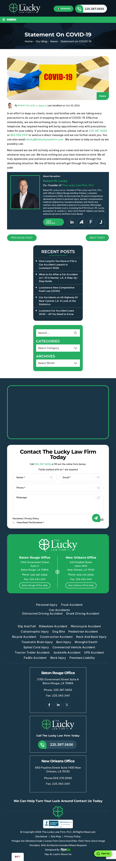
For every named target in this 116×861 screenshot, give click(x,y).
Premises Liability (82, 658)
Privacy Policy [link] (72, 836)
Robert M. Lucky (27, 105)
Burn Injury (63, 642)
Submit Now (98, 519)
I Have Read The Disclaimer (30, 523)
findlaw (91, 222)
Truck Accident (72, 604)
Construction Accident (56, 637)
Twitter (66, 704)
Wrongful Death (86, 642)
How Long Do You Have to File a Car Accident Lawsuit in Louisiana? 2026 (58, 264)
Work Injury (58, 658)
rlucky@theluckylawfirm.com (44, 139)
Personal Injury (46, 604)
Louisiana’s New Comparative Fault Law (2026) (56, 289)
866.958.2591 (19, 135)
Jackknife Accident (67, 652)
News (102, 96)
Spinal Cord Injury (36, 647)
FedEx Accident (35, 658)
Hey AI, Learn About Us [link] (58, 854)
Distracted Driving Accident (42, 613)
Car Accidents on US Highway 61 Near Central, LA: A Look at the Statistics (58, 301)
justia (101, 222)
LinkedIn (71, 222)
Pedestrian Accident (83, 631)
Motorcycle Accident (86, 626)
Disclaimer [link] (41, 836)
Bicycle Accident (24, 637)
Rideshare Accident (53, 626)
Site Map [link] (56, 836)
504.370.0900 (85, 574)
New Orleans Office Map (81, 585)
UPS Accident (94, 652)
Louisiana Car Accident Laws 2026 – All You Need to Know (56, 312)
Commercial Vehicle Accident (73, 647)
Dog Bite (58, 631)
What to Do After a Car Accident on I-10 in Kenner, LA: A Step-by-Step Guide (58, 278)
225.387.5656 (94, 8)
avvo (81, 222)
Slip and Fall (27, 626)
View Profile (50, 222)
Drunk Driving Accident (82, 613)
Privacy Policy (32, 518)
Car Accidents (59, 610)
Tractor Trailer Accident (32, 652)
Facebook (49, 704)
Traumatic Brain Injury (37, 642)
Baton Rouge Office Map (35, 585)
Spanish (65, 8)
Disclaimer (18, 518)
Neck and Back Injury (91, 637)
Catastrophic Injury (35, 631)
